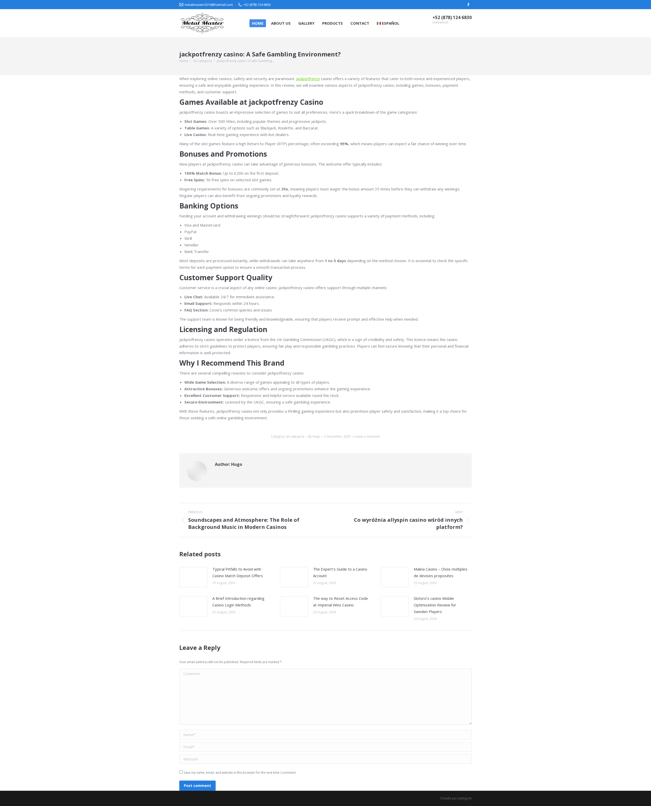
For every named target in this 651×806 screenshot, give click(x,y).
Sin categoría (295, 436)
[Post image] (193, 577)
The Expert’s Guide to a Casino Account (340, 572)
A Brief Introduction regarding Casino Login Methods (238, 601)
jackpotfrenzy (308, 78)
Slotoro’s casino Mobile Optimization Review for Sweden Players (435, 605)
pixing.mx (465, 798)
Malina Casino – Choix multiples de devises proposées (440, 572)
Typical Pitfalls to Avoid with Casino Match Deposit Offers (237, 572)
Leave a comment (367, 436)
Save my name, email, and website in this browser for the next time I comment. (240, 772)
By (314, 436)
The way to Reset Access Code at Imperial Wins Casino (340, 601)
